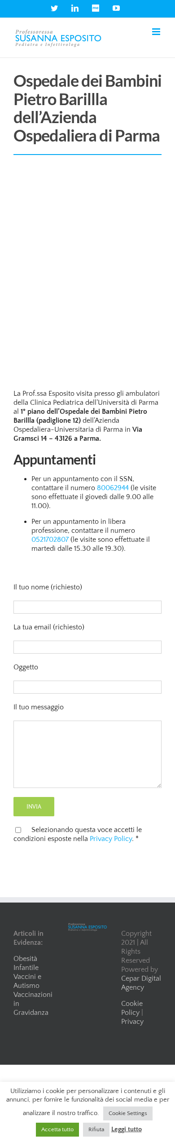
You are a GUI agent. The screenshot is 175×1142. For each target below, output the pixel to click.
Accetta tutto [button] (57, 1129)
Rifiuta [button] (96, 1129)
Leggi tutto (126, 1129)
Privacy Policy (111, 839)
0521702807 (50, 540)
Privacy (132, 1022)
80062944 (113, 488)
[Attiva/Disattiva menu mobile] (157, 31)
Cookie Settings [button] (128, 1113)
